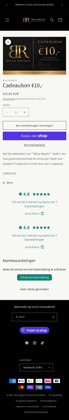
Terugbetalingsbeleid (26, 400)
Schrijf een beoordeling (34, 277)
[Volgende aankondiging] (62, 5)
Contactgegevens (48, 400)
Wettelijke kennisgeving (36, 412)
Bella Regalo (20, 395)
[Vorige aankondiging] (7, 5)
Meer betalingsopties (34, 144)
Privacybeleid (55, 395)
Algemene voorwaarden (27, 406)
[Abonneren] (53, 317)
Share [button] (9, 182)
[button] (7, 20)
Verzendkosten (9, 99)
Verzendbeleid (49, 406)
